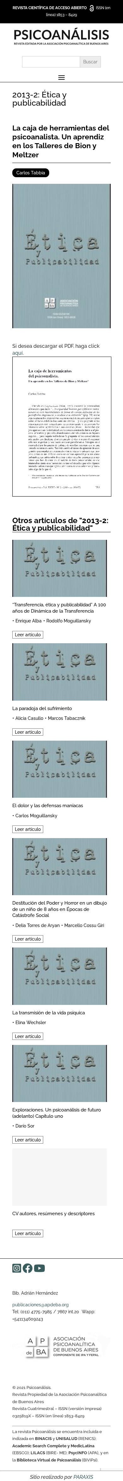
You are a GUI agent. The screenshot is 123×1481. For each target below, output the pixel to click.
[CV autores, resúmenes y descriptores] (59, 1176)
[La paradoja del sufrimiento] (59, 670)
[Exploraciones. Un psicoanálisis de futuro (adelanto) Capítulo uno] (59, 1072)
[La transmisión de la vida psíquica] (59, 975)
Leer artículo (28, 634)
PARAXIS (83, 1477)
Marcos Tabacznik (66, 718)
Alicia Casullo (29, 718)
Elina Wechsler (30, 1022)
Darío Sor (24, 1125)
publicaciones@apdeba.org (40, 1304)
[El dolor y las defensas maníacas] (59, 768)
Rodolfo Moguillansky (68, 620)
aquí (17, 353)
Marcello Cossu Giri (84, 925)
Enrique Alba (28, 620)
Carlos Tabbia (30, 172)
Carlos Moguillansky (36, 815)
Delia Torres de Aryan (37, 925)
